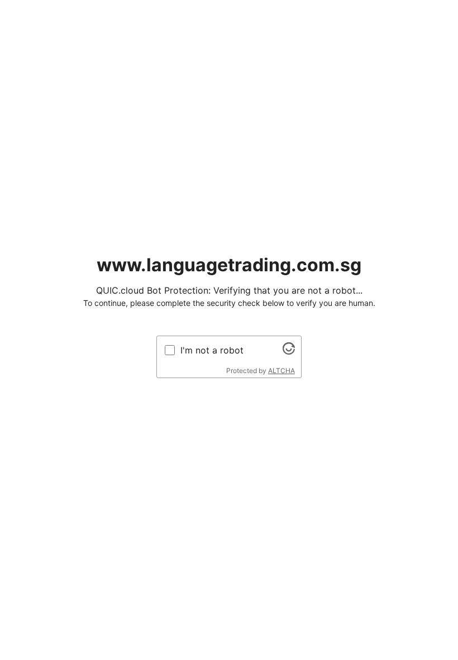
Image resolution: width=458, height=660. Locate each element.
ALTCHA (281, 370)
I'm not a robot (212, 350)
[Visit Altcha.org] (289, 351)
